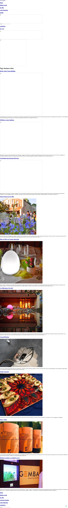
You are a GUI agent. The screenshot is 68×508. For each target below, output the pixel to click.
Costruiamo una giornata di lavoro (9, 158)
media (1, 12)
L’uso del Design (4, 337)
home (1, 2)
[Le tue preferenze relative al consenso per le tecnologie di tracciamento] (66, 506)
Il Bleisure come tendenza (7, 120)
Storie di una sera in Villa (7, 196)
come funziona (4, 10)
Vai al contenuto (2, 0)
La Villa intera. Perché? (6, 288)
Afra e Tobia (3, 419)
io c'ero (2, 28)
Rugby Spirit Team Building (7, 71)
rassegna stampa (4, 500)
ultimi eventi (3, 5)
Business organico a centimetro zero (10, 458)
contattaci (2, 26)
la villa (2, 7)
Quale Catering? (4, 371)
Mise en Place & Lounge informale (9, 239)
